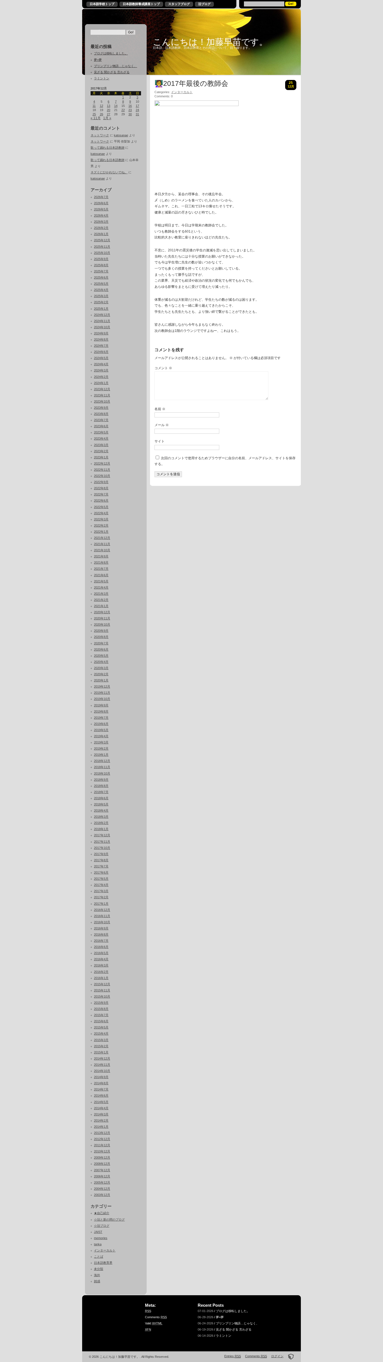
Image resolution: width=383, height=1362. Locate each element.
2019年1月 (101, 754)
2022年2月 (101, 525)
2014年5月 (101, 1102)
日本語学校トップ (102, 4)
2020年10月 (102, 624)
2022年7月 (101, 494)
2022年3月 (101, 519)
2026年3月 (101, 221)
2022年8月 (101, 488)
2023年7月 (101, 420)
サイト (159, 441)
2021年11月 (102, 544)
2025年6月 (101, 277)
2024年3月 (101, 370)
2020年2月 (101, 674)
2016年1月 (101, 978)
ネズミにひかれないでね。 (109, 172)
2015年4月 (101, 1033)
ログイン (277, 1356)
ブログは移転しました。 (111, 53)
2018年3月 (101, 816)
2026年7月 (101, 197)
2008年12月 (102, 1163)
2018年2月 (101, 822)
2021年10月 (102, 550)
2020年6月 (101, 649)
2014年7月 (101, 1089)
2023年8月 (101, 413)
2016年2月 (101, 971)
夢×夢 (98, 59)
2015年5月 (101, 1027)
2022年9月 (101, 482)
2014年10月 (102, 1070)
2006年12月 (102, 1176)
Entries (232, 1356)
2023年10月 (102, 401)
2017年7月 (101, 866)
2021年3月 (101, 593)
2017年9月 (101, 854)
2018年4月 (101, 810)
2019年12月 (102, 686)
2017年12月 (102, 835)
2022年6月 (101, 500)
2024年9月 (101, 333)
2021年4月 (101, 587)
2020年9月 (101, 630)
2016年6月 (101, 946)
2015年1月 (101, 1052)
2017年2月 (101, 897)
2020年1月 (101, 680)
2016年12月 (102, 909)
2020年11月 (102, 618)
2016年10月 (102, 922)
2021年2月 (101, 599)
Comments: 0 (163, 96)
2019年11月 (102, 692)
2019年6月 (101, 723)
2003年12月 (102, 1194)
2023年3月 (101, 445)
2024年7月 (101, 345)
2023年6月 (101, 426)
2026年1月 (101, 234)
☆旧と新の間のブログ (109, 1219)
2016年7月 (101, 940)
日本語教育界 (103, 1262)
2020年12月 (102, 612)
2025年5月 (101, 283)
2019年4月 (101, 736)
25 (94, 114)
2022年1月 (101, 531)
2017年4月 (101, 884)
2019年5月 (101, 730)
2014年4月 (101, 1108)
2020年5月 (101, 655)
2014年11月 (102, 1064)
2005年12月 (102, 1182)
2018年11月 (102, 767)
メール (161, 425)
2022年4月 (101, 513)
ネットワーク (100, 135)
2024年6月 (101, 351)
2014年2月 (101, 1120)
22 (123, 110)
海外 (97, 1275)
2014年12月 (102, 1058)
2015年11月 (102, 990)
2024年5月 (101, 358)
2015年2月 (101, 1046)
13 (108, 105)
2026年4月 (101, 215)
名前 (159, 409)
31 (137, 114)
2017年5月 (101, 878)
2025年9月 (101, 259)
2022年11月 (102, 469)
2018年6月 (101, 798)
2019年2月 (101, 748)
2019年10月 (102, 698)
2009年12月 (102, 1157)
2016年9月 (101, 928)
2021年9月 (101, 556)
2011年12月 (102, 1145)
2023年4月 (101, 438)
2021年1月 (101, 606)
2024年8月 (101, 339)
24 (137, 110)
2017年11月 (102, 841)
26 (101, 114)
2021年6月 (101, 575)
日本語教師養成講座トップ (141, 4)
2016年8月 (101, 934)
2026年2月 (101, 227)
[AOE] (289, 1356)
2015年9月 (101, 1002)
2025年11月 (102, 246)
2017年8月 (101, 860)
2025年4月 (101, 289)
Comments (156, 1317)
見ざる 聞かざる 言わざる (112, 72)
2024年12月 (102, 314)
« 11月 (96, 118)
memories (100, 1238)
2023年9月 (101, 407)
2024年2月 (101, 376)
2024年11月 (102, 321)
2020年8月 (101, 636)
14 (115, 105)
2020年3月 (101, 668)
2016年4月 (101, 959)
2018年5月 (101, 804)
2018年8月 (101, 785)
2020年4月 (101, 661)
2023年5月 (101, 432)
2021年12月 (102, 537)
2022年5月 (101, 507)
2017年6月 (101, 872)
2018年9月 (101, 779)
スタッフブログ (179, 4)
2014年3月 (101, 1114)
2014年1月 (101, 1126)
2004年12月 (102, 1188)
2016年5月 (101, 953)
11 (94, 105)
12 (101, 105)
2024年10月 (102, 327)
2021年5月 (101, 581)
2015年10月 (102, 996)
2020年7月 (101, 643)
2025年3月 (101, 296)
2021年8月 (101, 562)
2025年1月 (101, 308)
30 (130, 114)
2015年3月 (101, 1040)
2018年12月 (102, 760)
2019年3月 (101, 742)
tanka (97, 1244)
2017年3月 (101, 891)
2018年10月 (102, 773)
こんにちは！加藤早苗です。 (210, 42)
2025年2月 (101, 302)
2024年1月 (101, 383)
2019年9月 (101, 705)
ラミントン (101, 78)
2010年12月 (102, 1151)
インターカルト (105, 1250)
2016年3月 (101, 965)
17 (137, 105)
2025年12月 (102, 240)
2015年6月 (101, 1021)
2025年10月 (102, 252)
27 (108, 114)
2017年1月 (101, 903)
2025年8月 (101, 265)
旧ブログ (204, 4)
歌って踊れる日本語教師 (107, 147)
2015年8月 (101, 1008)
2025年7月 (101, 271)
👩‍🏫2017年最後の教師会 (191, 83)
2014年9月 (101, 1077)
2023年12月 (102, 389)
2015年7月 (101, 1015)
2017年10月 (102, 847)
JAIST (98, 1232)
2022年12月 (102, 463)
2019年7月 (101, 717)
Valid (153, 1323)
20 (108, 110)
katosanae (121, 135)
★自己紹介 (101, 1213)
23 (130, 110)
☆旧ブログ (101, 1225)
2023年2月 (101, 451)
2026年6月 (101, 203)
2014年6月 (101, 1095)
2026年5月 (101, 209)
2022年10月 (102, 475)
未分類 (98, 1269)
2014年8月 (101, 1083)
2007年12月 (102, 1170)
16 (130, 105)
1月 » (107, 118)
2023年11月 (102, 395)
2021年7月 (101, 568)
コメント (163, 368)
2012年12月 (102, 1139)
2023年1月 (101, 457)
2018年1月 (101, 829)
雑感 (97, 1281)
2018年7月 (101, 792)
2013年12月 (102, 1132)
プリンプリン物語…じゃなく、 (115, 66)
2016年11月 (102, 916)
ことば (98, 1256)
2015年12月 (102, 984)
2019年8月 (101, 711)
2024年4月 (101, 364)
